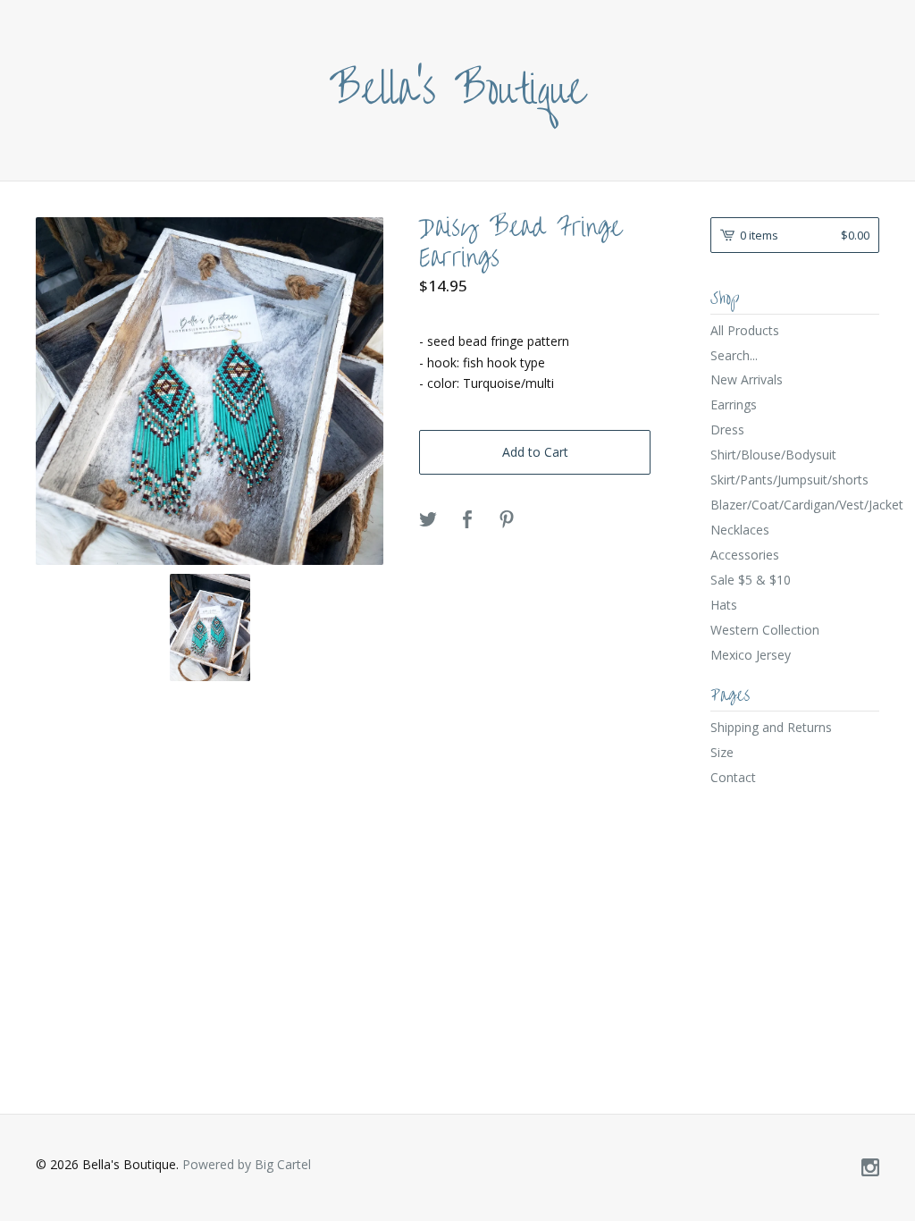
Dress (727, 429)
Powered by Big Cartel (246, 1164)
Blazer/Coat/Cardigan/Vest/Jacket (794, 504)
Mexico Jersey (750, 654)
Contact (733, 777)
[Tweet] (428, 520)
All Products (744, 330)
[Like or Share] (467, 520)
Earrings (733, 404)
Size (722, 752)
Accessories (744, 554)
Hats (723, 604)
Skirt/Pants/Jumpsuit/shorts (789, 479)
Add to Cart (535, 451)
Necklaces (739, 529)
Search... (734, 355)
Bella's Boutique (458, 90)
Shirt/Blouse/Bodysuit (773, 454)
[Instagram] (870, 1168)
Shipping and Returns (771, 727)
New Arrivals (746, 379)
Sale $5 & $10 (750, 579)
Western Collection (764, 629)
